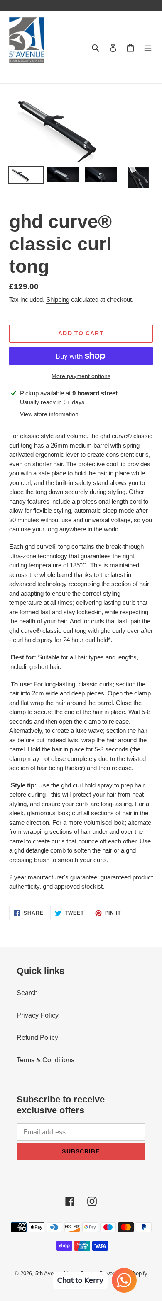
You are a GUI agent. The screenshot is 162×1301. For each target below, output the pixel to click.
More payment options (81, 376)
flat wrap (32, 702)
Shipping (57, 299)
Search (27, 992)
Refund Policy (37, 1037)
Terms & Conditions (45, 1060)
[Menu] (148, 47)
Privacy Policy (38, 1015)
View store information (49, 414)
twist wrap (81, 740)
